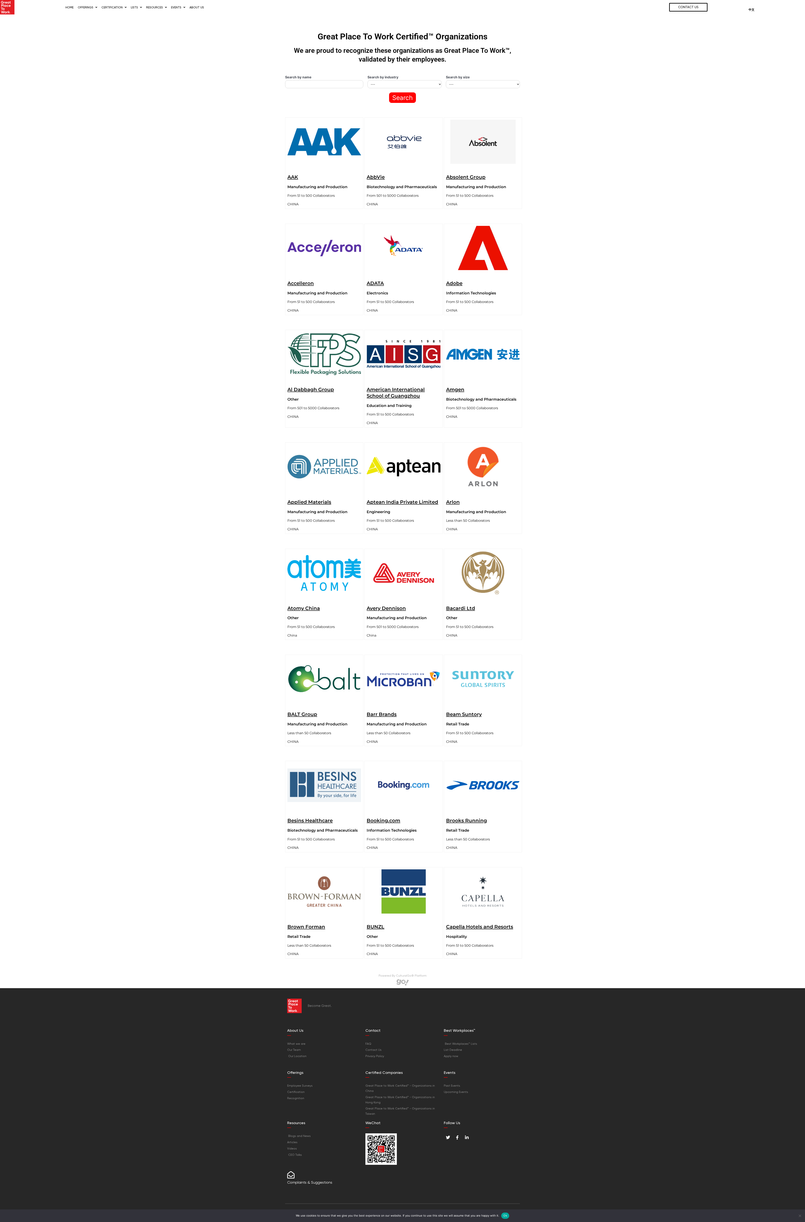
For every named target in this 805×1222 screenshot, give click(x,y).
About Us (197, 7)
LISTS (134, 7)
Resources (154, 7)
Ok (505, 1215)
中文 (751, 10)
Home (69, 7)
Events (176, 7)
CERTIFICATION (112, 7)
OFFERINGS (85, 7)
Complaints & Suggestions (309, 1182)
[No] (800, 1216)
